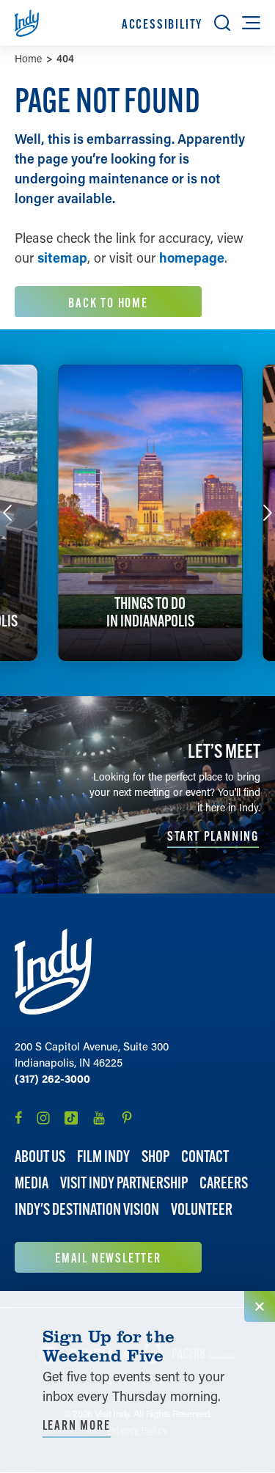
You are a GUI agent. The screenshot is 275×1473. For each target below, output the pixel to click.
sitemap (62, 257)
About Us (40, 1156)
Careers (223, 1183)
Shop (155, 1156)
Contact (205, 1156)
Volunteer (201, 1209)
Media (31, 1183)
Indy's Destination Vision (87, 1209)
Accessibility (162, 23)
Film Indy (103, 1156)
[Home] (53, 972)
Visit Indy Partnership (124, 1183)
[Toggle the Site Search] (222, 23)
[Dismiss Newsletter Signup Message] (259, 1306)
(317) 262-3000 (52, 1078)
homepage (191, 257)
